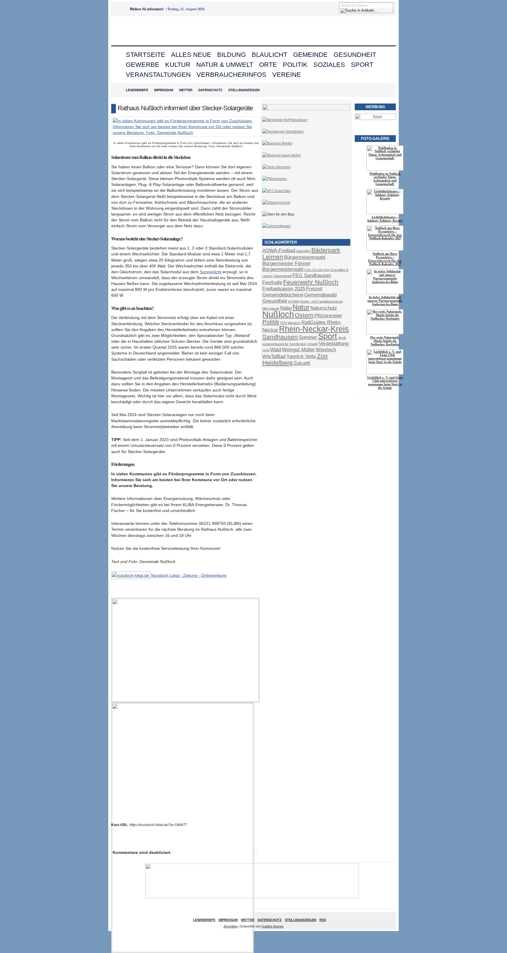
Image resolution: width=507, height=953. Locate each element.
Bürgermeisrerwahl (304, 257)
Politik (295, 64)
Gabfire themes (273, 926)
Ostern (304, 315)
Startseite (145, 54)
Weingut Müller (298, 349)
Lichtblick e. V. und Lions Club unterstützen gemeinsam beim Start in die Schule (385, 382)
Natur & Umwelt (224, 64)
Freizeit (314, 288)
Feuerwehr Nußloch (310, 282)
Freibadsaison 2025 (283, 288)
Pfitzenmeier (328, 315)
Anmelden (231, 926)
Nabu (286, 308)
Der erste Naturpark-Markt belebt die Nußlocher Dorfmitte (385, 341)
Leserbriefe (137, 90)
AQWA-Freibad (278, 250)
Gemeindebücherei (282, 295)
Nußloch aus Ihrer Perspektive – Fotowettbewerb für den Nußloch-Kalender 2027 (385, 259)
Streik (342, 338)
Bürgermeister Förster (286, 263)
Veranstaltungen (158, 74)
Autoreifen (303, 251)
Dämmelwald (282, 276)
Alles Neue (191, 54)
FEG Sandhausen (312, 275)
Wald (275, 349)
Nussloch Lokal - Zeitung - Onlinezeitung (188, 575)
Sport (362, 64)
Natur (301, 307)
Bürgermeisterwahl (282, 269)
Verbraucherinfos (231, 74)
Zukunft (302, 363)
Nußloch (278, 314)
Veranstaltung (334, 343)
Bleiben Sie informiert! (147, 8)
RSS (323, 920)
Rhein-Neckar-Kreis (314, 329)
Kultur (177, 64)
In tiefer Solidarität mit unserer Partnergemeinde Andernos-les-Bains (385, 300)
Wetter (185, 90)
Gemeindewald (320, 295)
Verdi (265, 350)
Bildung (231, 54)
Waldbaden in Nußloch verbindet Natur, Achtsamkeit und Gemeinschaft (384, 178)
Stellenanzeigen (244, 90)
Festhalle (272, 282)
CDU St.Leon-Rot (316, 270)
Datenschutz (210, 90)
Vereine (286, 74)
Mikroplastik (270, 308)
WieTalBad (273, 356)
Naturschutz (323, 308)
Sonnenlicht (211, 271)
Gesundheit (355, 54)
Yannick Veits (301, 356)
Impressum (163, 90)
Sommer (308, 337)
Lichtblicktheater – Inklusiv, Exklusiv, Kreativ (385, 219)
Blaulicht (269, 54)
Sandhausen (280, 336)
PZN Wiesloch (290, 323)
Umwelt (312, 344)
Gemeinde (310, 54)
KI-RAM (293, 301)
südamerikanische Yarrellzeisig (284, 344)
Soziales (329, 64)
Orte (268, 64)
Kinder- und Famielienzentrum (321, 301)
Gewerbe (142, 64)
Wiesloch (326, 349)
